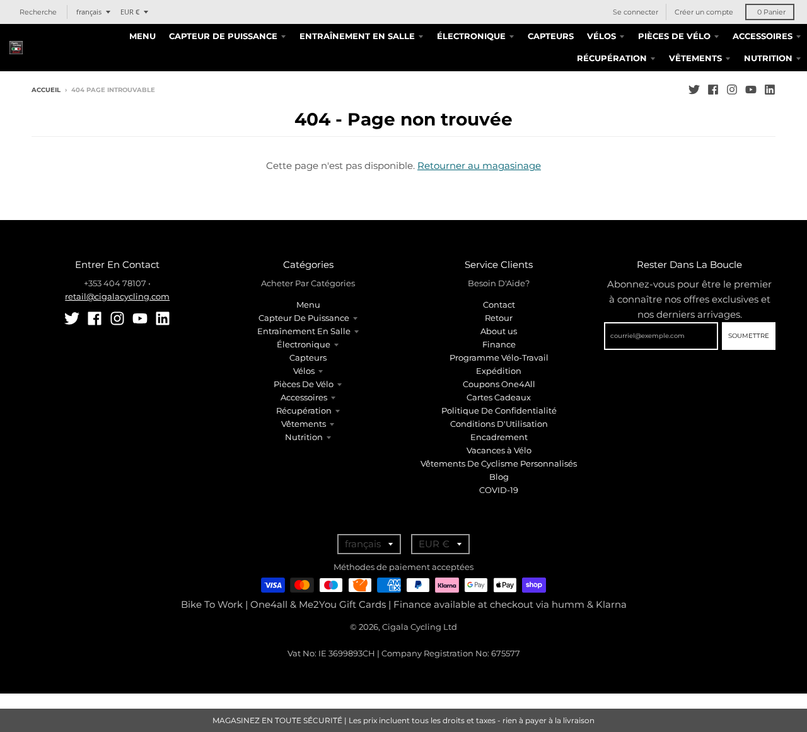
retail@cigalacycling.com (117, 296)
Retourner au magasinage (479, 165)
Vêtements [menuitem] (695, 58)
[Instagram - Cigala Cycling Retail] (732, 89)
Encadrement (499, 437)
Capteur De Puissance (303, 318)
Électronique (303, 344)
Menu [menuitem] (142, 36)
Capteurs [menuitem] (551, 36)
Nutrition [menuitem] (768, 58)
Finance (499, 344)
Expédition (498, 371)
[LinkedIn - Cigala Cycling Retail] (769, 89)
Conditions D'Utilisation (499, 424)
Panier (771, 12)
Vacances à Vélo (499, 450)
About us (498, 331)
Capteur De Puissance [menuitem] (223, 36)
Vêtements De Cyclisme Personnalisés (499, 463)
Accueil (46, 90)
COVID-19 (498, 490)
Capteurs (308, 357)
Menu (308, 304)
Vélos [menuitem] (601, 36)
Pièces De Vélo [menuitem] (674, 36)
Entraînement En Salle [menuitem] (357, 36)
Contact (499, 304)
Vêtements (303, 424)
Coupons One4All (499, 384)
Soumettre (748, 336)
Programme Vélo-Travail (499, 357)
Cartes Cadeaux (499, 397)
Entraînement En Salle (304, 331)
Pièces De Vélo (304, 384)
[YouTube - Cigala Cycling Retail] (751, 89)
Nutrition (304, 437)
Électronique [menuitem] (471, 36)
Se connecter (635, 12)
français (89, 11)
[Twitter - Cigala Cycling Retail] (694, 89)
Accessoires (304, 397)
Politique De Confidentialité (499, 410)
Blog (499, 477)
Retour (499, 318)
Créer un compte (704, 12)
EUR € (129, 11)
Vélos (304, 371)
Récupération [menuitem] (612, 58)
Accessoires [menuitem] (762, 36)
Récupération (304, 410)
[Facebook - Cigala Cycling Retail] (713, 89)
